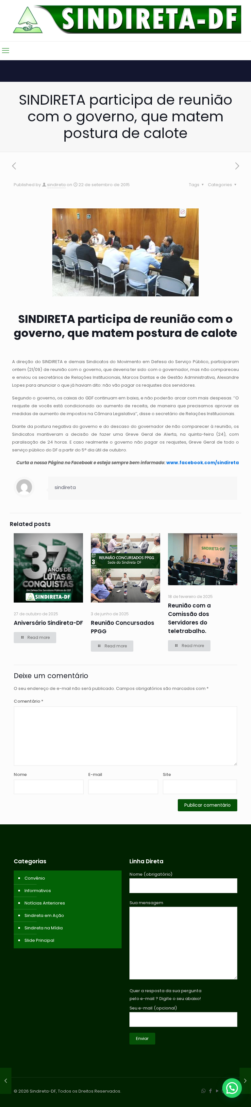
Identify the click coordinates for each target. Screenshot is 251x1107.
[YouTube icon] (217, 1090)
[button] (232, 1088)
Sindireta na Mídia (44, 928)
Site (167, 774)
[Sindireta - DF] (125, 19)
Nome (20, 774)
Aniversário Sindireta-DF (48, 623)
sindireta (56, 185)
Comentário (28, 701)
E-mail (95, 774)
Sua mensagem (146, 903)
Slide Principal (39, 940)
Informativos (38, 890)
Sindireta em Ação (44, 915)
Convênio (35, 878)
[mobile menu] (5, 50)
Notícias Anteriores (45, 903)
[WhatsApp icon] (203, 1090)
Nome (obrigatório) (151, 874)
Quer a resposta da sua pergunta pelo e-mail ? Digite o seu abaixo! (165, 995)
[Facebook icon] (210, 1090)
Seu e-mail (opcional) (153, 1008)
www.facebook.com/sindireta (202, 463)
